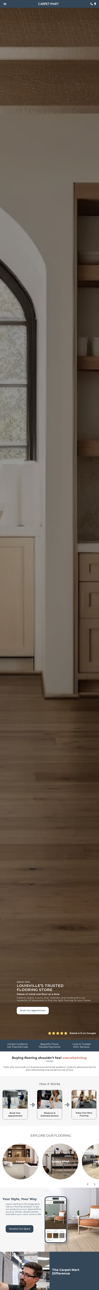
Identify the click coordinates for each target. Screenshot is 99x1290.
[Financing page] (49, 1045)
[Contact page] (17, 1045)
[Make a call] (91, 3)
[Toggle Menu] (5, 4)
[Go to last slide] (87, 1184)
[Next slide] (94, 1184)
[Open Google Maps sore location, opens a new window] (95, 3)
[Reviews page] (81, 1045)
